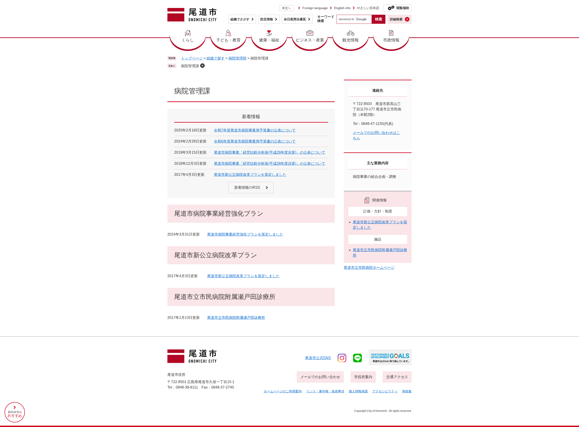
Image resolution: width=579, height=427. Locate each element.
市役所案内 (363, 377)
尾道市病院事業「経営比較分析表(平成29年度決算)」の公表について (269, 152)
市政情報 (391, 40)
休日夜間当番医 (295, 19)
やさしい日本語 (368, 8)
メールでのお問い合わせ (320, 377)
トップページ (192, 58)
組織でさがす (239, 19)
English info (342, 8)
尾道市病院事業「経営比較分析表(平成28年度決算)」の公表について (269, 163)
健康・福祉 (269, 40)
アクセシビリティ (385, 391)
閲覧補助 (402, 8)
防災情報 (266, 19)
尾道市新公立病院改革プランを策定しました (250, 175)
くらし (188, 40)
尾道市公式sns (318, 358)
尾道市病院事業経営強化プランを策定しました (245, 234)
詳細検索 (396, 19)
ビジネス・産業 (310, 40)
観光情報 (350, 40)
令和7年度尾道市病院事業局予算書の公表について (255, 130)
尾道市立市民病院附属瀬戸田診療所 (236, 318)
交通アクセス (397, 377)
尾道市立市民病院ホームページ (369, 268)
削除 (202, 65)
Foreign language (315, 8)
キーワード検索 (325, 19)
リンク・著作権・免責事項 (325, 391)
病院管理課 (190, 66)
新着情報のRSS (247, 187)
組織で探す (215, 58)
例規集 (407, 391)
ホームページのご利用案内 (283, 391)
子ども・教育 (228, 40)
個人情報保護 (358, 391)
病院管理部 (237, 58)
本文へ (286, 8)
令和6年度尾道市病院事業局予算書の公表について (255, 141)
